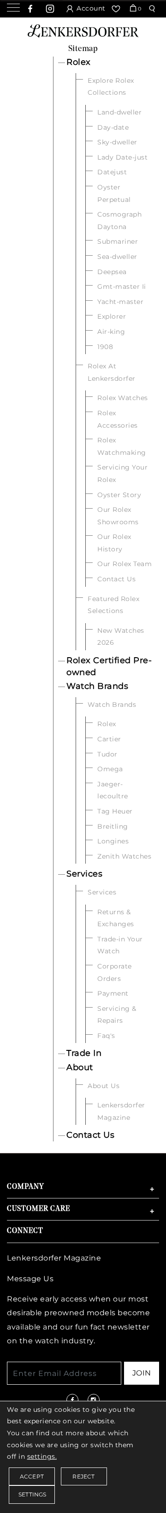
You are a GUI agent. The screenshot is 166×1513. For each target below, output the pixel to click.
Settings (32, 1494)
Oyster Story (119, 495)
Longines (113, 841)
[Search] (153, 9)
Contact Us (116, 579)
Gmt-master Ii (121, 286)
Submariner (117, 241)
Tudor (107, 754)
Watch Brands (97, 686)
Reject (83, 1476)
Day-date (113, 127)
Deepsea (112, 272)
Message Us (30, 1278)
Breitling (112, 826)
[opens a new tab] (30, 9)
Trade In (83, 1053)
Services (84, 874)
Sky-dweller (117, 142)
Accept (32, 1476)
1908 (105, 347)
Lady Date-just (122, 157)
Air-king (111, 331)
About (79, 1067)
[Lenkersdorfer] (83, 30)
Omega (110, 769)
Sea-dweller (117, 256)
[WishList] (117, 9)
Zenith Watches (124, 856)
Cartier (109, 739)
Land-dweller (119, 112)
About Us (103, 1086)
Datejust (112, 172)
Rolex (78, 62)
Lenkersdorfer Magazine (54, 1258)
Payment (113, 993)
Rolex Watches (122, 398)
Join (141, 1373)
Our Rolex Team (124, 564)
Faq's (106, 1036)
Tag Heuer (115, 811)
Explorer (111, 316)
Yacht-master (120, 302)
